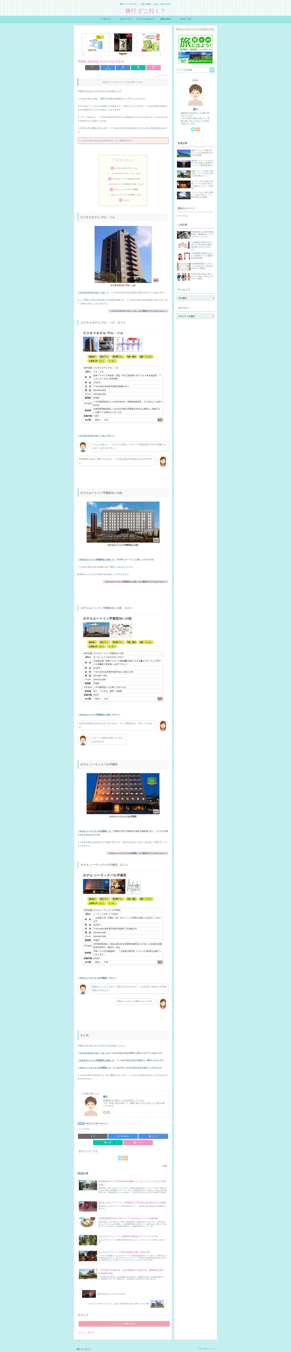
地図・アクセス (146, 357)
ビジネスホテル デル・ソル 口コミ (126, 173)
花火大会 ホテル (102, 1123)
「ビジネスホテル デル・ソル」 (92, 292)
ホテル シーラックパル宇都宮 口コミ (126, 195)
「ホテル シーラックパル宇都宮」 (93, 831)
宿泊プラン (104, 357)
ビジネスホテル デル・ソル (126, 168)
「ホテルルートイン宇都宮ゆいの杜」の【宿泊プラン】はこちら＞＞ (135, 582)
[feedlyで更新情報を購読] (104, 1112)
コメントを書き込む (124, 1323)
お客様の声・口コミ (96, 361)
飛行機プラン (118, 357)
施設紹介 (92, 357)
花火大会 (91, 1123)
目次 (119, 160)
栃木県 (82, 1123)
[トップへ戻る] (287, 1348)
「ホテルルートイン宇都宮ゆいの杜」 (95, 559)
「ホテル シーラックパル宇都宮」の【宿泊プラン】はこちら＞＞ (137, 853)
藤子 (105, 1096)
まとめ (126, 200)
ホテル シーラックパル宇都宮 (126, 189)
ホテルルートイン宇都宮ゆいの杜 (126, 179)
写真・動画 (131, 357)
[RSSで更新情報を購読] (108, 1112)
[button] (153, 67)
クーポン (111, 361)
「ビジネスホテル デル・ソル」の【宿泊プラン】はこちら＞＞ (138, 311)
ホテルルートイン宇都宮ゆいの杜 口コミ (126, 184)
